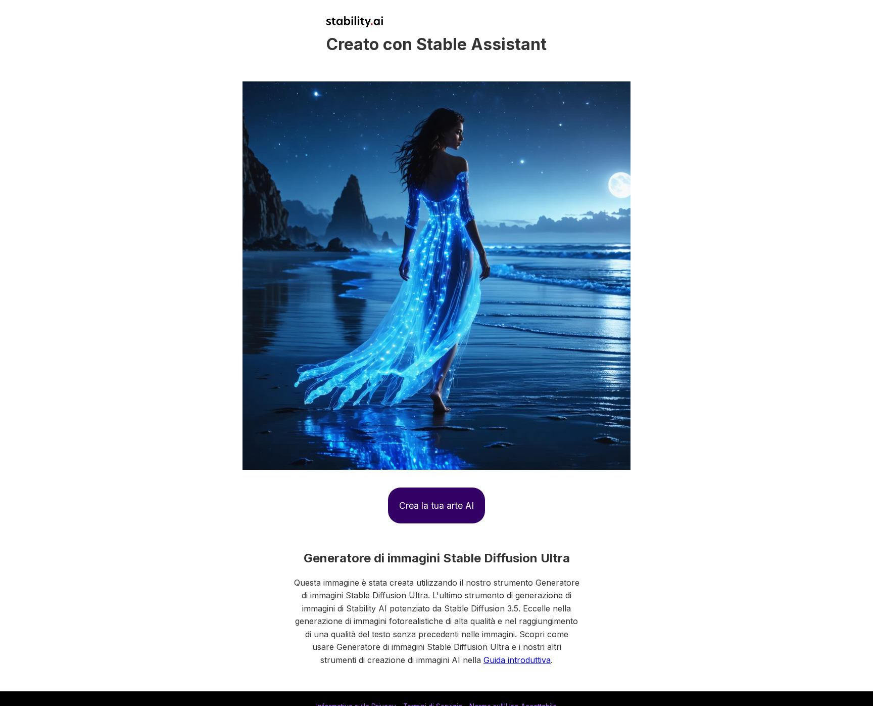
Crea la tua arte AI (436, 505)
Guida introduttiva (517, 660)
